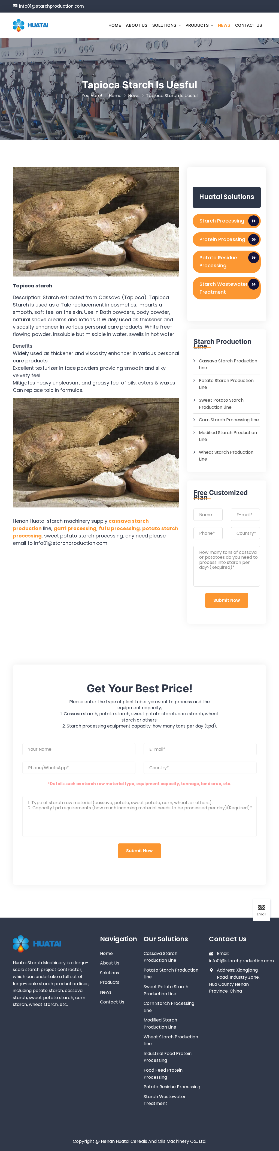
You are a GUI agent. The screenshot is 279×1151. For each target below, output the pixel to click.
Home (114, 25)
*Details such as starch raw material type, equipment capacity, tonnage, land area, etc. (139, 783)
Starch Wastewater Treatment (223, 288)
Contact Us (248, 25)
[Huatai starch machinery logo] (30, 25)
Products (197, 25)
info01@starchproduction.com (51, 6)
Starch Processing (221, 220)
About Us (136, 25)
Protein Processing (222, 239)
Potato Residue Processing (218, 261)
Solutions (164, 25)
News (224, 25)
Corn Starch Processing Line (229, 420)
